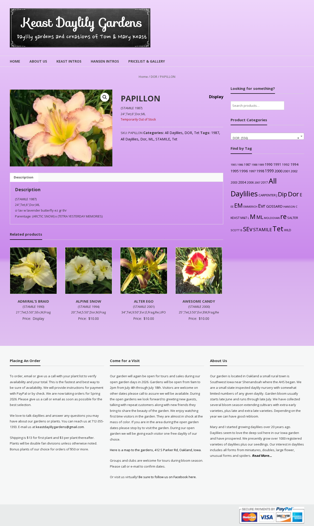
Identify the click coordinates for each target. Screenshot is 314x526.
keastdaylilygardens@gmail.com (60, 427)
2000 (278, 170)
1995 (234, 171)
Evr (261, 205)
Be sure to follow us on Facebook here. (167, 477)
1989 (261, 164)
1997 (252, 171)
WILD (287, 230)
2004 (242, 182)
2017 (264, 182)
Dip (282, 194)
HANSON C (290, 206)
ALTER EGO (144, 301)
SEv (247, 229)
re (283, 216)
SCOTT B (236, 230)
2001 (286, 171)
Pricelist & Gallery (146, 61)
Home (15, 61)
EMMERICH (250, 206)
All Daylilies (174, 132)
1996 (243, 170)
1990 (269, 164)
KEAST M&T (239, 218)
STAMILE (163, 139)
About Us (38, 61)
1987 (215, 132)
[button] (104, 97)
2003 (234, 182)
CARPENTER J (268, 195)
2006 (250, 182)
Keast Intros (68, 61)
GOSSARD (274, 206)
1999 (269, 171)
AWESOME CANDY (199, 301)
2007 (257, 182)
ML (151, 139)
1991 (277, 164)
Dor (143, 139)
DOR (154, 76)
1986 (240, 164)
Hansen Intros (105, 61)
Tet (196, 132)
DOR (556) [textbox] (266, 138)
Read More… (262, 456)
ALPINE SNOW (88, 301)
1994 (294, 164)
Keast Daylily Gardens (82, 22)
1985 (233, 164)
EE (232, 206)
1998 (260, 171)
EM (238, 205)
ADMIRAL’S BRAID (33, 301)
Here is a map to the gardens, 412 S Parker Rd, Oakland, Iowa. (155, 450)
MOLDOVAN (272, 218)
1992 (286, 164)
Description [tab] (23, 177)
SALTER (292, 218)
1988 (254, 164)
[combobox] (267, 136)
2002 (294, 171)
